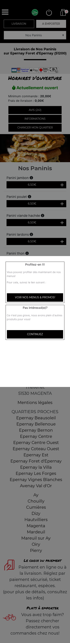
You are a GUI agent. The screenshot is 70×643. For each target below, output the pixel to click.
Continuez (35, 334)
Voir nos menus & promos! (35, 297)
